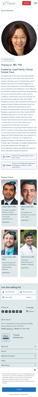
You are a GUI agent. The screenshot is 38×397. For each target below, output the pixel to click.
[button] (35, 370)
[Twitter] (6, 313)
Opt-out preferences (14, 394)
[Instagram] (10, 313)
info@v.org (9, 329)
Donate (26, 3)
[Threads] (20, 313)
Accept (19, 389)
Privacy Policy (24, 394)
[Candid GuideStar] (19, 338)
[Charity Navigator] (6, 338)
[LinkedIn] (17, 313)
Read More (5, 222)
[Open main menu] (35, 3)
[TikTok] (13, 313)
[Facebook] (3, 313)
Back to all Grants (7, 10)
